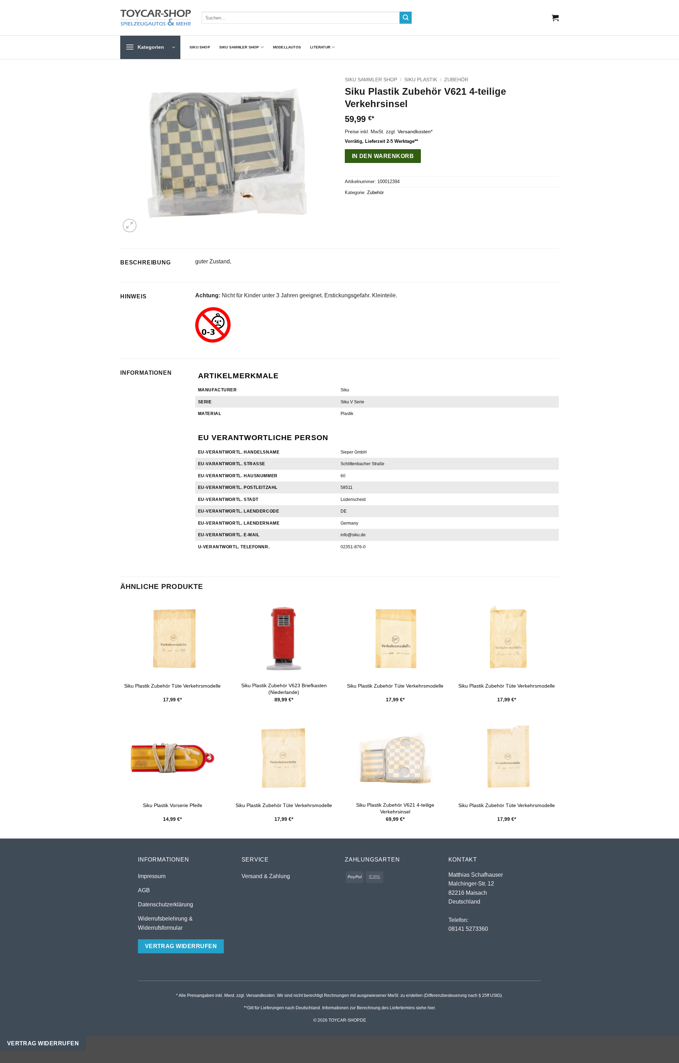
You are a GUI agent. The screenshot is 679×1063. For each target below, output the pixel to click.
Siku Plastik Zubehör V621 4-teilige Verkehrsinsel (395, 808)
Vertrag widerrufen (43, 1043)
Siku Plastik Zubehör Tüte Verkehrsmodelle (172, 686)
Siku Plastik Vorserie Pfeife (172, 805)
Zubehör (456, 79)
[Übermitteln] (406, 18)
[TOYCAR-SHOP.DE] (155, 17)
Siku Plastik (420, 79)
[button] (555, 17)
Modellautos (287, 47)
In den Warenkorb (383, 156)
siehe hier (425, 1007)
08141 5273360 (468, 929)
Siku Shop (200, 47)
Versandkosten (414, 131)
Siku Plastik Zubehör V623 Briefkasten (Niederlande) (284, 689)
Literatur (320, 47)
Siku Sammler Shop (239, 47)
